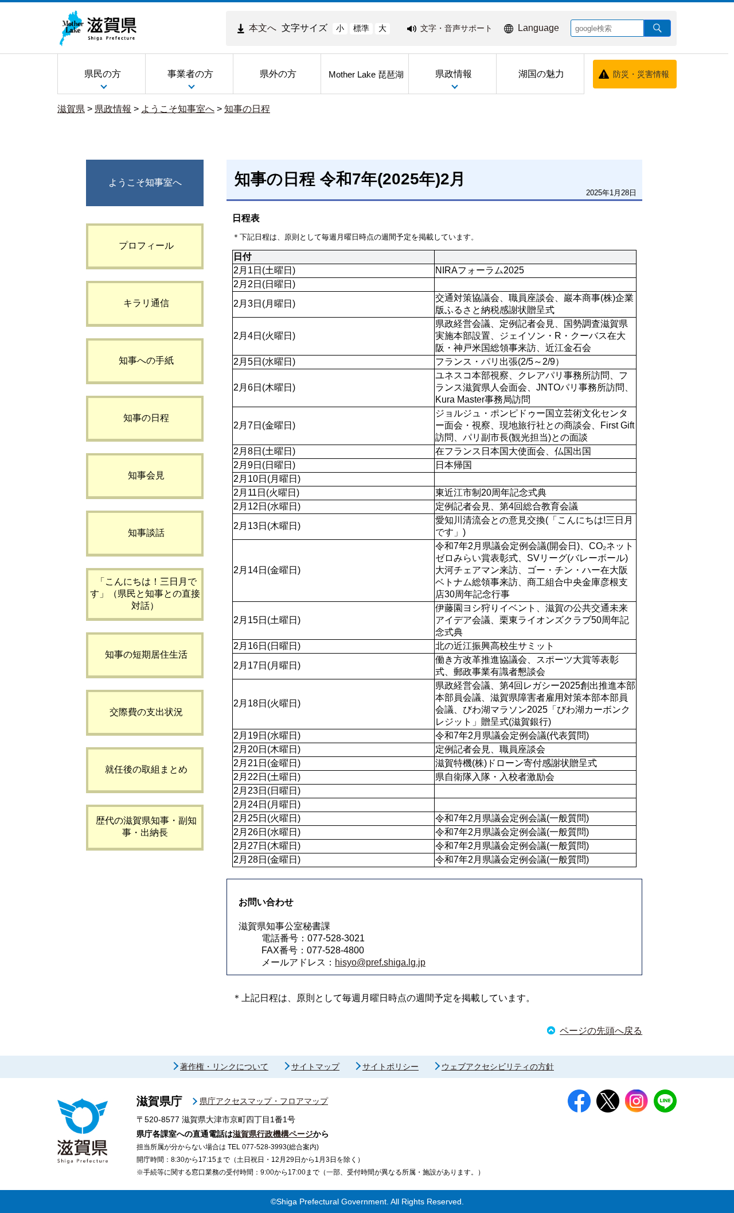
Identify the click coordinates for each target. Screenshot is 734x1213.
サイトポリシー (390, 1066)
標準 (361, 28)
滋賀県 (71, 109)
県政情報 (113, 109)
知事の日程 (247, 109)
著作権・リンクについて (224, 1066)
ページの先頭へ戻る (601, 1031)
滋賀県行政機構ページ (273, 1133)
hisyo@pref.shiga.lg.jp (380, 962)
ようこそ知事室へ (177, 109)
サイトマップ (315, 1066)
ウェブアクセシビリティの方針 (498, 1066)
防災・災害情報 (641, 74)
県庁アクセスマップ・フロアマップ (264, 1101)
